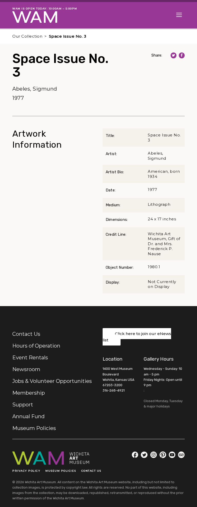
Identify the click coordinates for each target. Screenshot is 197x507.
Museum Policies (34, 428)
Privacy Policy (26, 470)
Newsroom (26, 369)
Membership (28, 393)
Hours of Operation (36, 346)
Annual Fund (28, 416)
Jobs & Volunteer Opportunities (52, 381)
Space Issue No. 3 (67, 36)
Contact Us (26, 334)
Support (22, 405)
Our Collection (27, 36)
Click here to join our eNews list (137, 337)
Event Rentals (30, 357)
